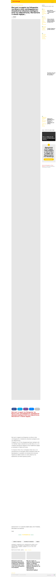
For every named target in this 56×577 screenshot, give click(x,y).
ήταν (32, 545)
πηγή (12, 531)
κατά (17, 546)
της (32, 546)
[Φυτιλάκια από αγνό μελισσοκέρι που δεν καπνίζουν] (44, 74)
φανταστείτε (15, 547)
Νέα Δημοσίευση (48, 159)
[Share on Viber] (25, 409)
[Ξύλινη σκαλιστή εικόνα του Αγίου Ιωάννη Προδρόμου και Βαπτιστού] (44, 20)
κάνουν (13, 546)
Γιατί (36, 544)
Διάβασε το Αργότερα (17, 541)
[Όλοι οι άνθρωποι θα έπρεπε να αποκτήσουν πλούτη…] (48, 136)
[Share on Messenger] (31, 409)
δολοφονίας (14, 545)
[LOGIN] (54, 1)
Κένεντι (20, 546)
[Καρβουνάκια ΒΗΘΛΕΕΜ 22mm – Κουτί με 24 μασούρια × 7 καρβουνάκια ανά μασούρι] (44, 121)
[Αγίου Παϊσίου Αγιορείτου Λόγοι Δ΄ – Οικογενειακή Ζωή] (44, 12)
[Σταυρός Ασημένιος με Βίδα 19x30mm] (44, 29)
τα (28, 546)
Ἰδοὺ (35, 545)
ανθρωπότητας (21, 544)
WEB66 (52, 575)
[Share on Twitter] (20, 409)
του (35, 546)
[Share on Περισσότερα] (37, 409)
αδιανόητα (14, 544)
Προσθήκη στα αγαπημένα (29, 541)
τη (30, 546)
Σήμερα (25, 546)
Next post (13, 572)
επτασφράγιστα (27, 545)
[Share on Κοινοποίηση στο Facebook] (14, 409)
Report (38, 541)
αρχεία (33, 544)
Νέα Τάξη (28, 549)
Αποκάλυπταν (28, 544)
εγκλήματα (20, 545)
